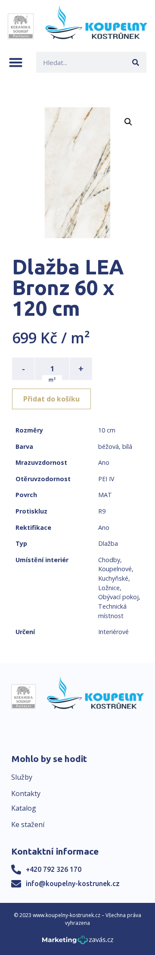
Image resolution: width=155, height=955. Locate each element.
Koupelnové (115, 569)
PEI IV (106, 479)
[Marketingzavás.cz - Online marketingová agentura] (77, 942)
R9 (101, 511)
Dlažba (108, 543)
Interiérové (113, 632)
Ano (103, 462)
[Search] (135, 62)
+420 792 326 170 (53, 869)
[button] (16, 62)
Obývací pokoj (118, 597)
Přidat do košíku (51, 399)
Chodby (109, 560)
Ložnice (109, 588)
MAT (105, 495)
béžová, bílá (115, 446)
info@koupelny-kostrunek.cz (73, 883)
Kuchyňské (113, 578)
